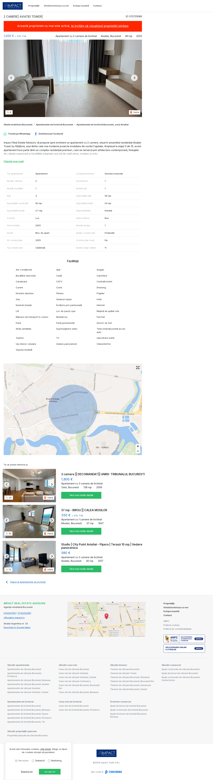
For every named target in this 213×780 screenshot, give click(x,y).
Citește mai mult (14, 161)
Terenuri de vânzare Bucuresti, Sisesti (128, 689)
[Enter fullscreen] (137, 367)
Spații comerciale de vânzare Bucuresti (181, 669)
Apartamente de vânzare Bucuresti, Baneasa (29, 680)
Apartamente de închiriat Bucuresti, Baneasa (28, 710)
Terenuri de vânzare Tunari (123, 673)
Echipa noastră (81, 5)
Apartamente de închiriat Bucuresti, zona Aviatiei (103, 124)
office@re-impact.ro (14, 617)
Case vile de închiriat (70, 701)
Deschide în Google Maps (17, 627)
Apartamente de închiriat (20, 701)
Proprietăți (33, 5)
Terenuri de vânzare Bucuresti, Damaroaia (130, 685)
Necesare (23, 760)
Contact (97, 5)
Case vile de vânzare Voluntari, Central (77, 677)
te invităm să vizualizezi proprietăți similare (100, 26)
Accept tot (49, 771)
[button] (11, 78)
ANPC (166, 621)
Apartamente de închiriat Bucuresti (54, 124)
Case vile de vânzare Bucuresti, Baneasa (79, 692)
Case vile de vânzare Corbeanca (75, 681)
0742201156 (10, 613)
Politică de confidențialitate (177, 629)
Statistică (40, 760)
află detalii (45, 749)
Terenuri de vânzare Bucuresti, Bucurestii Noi (132, 681)
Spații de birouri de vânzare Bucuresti (180, 673)
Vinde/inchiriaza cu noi (56, 5)
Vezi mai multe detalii (81, 495)
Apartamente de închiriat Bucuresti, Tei (26, 722)
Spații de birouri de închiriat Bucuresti (128, 706)
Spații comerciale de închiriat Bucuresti (129, 710)
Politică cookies (171, 625)
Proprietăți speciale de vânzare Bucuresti (27, 735)
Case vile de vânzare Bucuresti (74, 669)
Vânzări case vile (68, 665)
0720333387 (24, 613)
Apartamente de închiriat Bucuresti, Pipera (27, 714)
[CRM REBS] (113, 772)
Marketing (56, 760)
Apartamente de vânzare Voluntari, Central (27, 692)
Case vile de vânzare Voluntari (73, 673)
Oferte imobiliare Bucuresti (18, 124)
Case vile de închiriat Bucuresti (74, 706)
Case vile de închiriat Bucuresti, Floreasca (79, 710)
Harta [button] (136, 112)
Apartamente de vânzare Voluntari (23, 688)
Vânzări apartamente (18, 665)
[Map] (73, 409)
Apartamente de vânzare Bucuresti (24, 669)
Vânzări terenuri (118, 665)
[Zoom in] (137, 446)
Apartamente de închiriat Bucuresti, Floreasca (29, 718)
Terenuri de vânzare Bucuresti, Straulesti (130, 677)
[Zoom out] (137, 451)
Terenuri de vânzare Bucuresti (124, 669)
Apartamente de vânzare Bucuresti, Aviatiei (28, 684)
